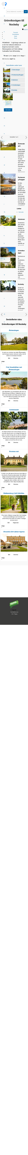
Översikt (15, 32)
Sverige (4, 306)
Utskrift (26, 29)
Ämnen (4, 23)
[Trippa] (14, 608)
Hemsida (21, 212)
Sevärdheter (15, 34)
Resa (15, 38)
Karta (15, 36)
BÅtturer (4, 188)
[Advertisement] (14, 583)
